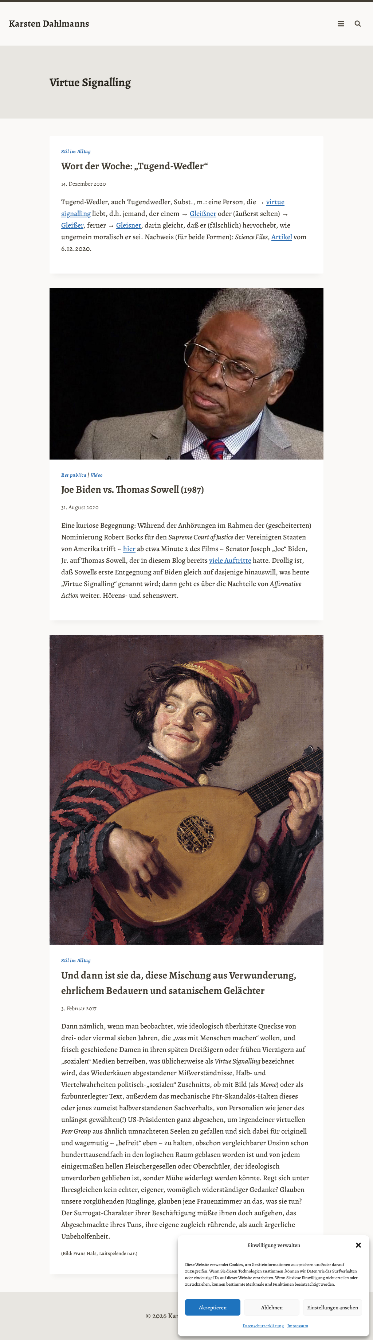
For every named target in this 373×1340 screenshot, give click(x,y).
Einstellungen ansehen (332, 1307)
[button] (358, 1245)
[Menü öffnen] (341, 23)
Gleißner (203, 213)
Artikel (281, 237)
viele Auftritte (230, 560)
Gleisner (128, 225)
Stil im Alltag (76, 151)
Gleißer (72, 225)
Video (97, 475)
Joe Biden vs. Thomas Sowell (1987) (132, 489)
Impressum (297, 1326)
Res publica (74, 475)
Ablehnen (272, 1307)
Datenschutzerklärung (263, 1326)
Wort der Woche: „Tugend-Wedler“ (134, 166)
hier (129, 549)
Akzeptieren (213, 1307)
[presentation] (186, 374)
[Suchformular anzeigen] (357, 23)
